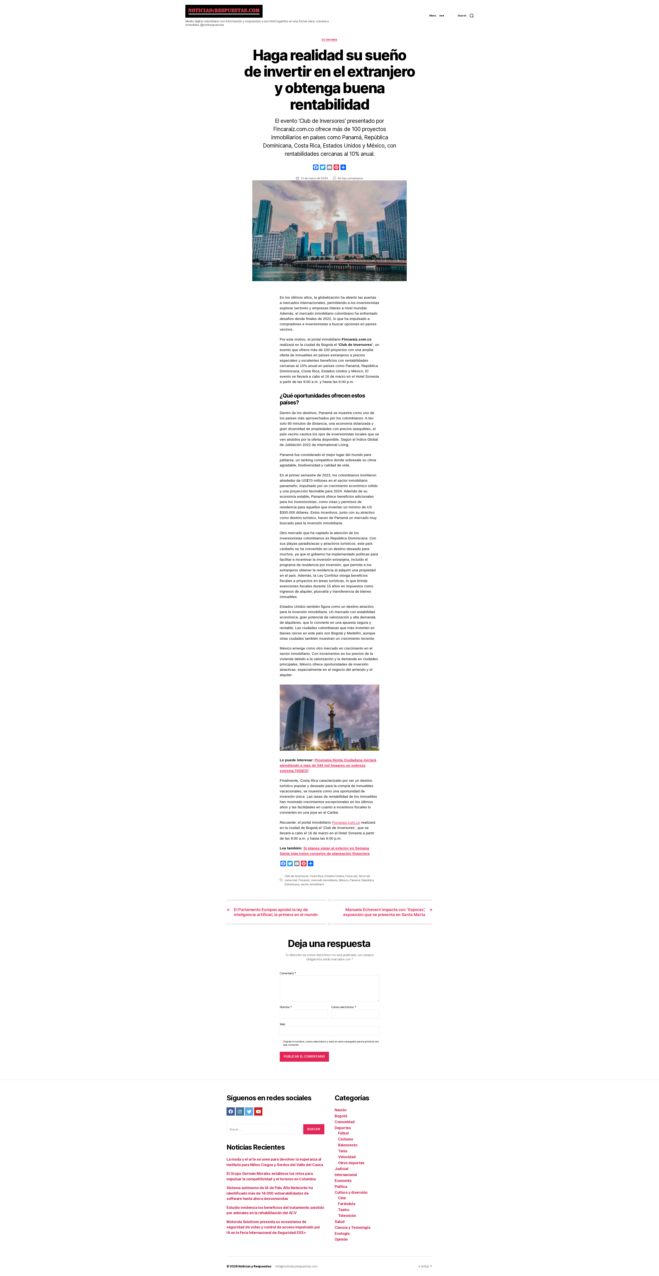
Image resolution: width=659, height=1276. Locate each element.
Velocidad (347, 1157)
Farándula (346, 1204)
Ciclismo (345, 1139)
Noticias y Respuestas (254, 1266)
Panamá (355, 880)
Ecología (342, 1233)
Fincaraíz (304, 880)
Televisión (347, 1215)
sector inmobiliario (312, 884)
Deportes (343, 1128)
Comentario (288, 973)
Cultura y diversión (351, 1192)
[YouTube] (258, 1111)
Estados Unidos (334, 876)
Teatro (343, 1210)
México (343, 880)
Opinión (341, 1239)
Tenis (343, 1151)
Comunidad (345, 1122)
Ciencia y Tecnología (352, 1227)
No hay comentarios (350, 178)
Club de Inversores (296, 876)
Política (341, 1186)
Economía (329, 39)
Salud (340, 1221)
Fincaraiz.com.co (346, 822)
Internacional (346, 1175)
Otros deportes (351, 1163)
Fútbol (343, 1133)
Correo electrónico (343, 1007)
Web (282, 1024)
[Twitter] (249, 1111)
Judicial (341, 1169)
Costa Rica (316, 876)
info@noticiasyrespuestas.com (296, 1266)
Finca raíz (351, 876)
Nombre (286, 1007)
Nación (340, 1110)
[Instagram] (240, 1111)
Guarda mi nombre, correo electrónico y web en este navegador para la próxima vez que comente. (331, 1043)
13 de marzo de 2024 (314, 178)
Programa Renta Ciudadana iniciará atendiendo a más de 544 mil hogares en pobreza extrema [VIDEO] (328, 765)
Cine (342, 1198)
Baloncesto (347, 1145)
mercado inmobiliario (324, 880)
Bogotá (341, 1116)
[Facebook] (315, 168)
